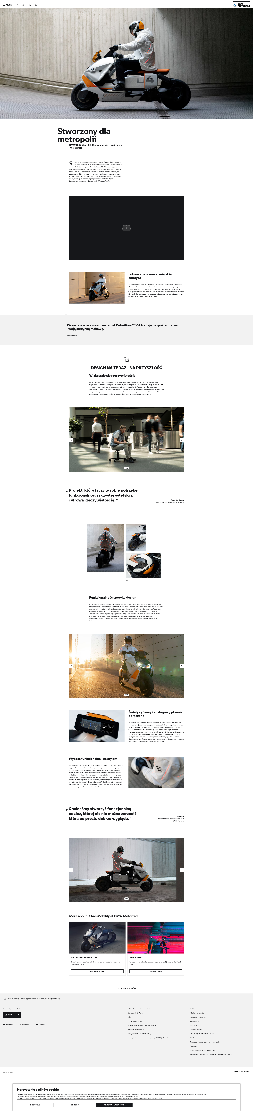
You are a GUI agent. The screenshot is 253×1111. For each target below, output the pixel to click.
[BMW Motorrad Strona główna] (241, 5)
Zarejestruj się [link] (72, 335)
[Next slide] (182, 440)
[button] (7, 4)
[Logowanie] (30, 4)
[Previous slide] (71, 552)
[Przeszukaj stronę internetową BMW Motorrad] (17, 4)
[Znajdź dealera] (23, 4)
